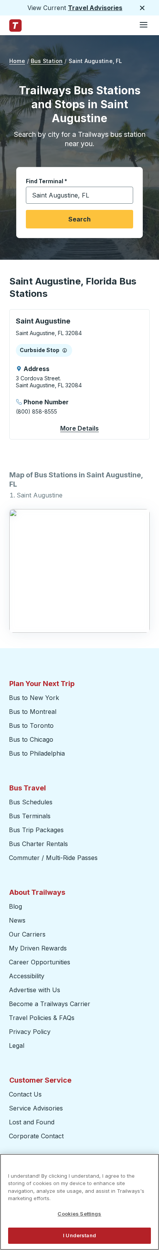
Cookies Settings (79, 1214)
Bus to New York (34, 698)
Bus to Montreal (32, 711)
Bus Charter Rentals (38, 844)
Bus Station (47, 61)
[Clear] (124, 195)
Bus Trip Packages (36, 830)
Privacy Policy (30, 1031)
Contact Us (25, 1094)
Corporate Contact (36, 1136)
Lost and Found (31, 1122)
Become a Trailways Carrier (51, 1004)
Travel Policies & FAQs (41, 1018)
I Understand (79, 1235)
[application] (79, 374)
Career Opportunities (39, 962)
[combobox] (79, 195)
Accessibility (26, 976)
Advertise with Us (34, 990)
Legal (16, 1045)
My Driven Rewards (38, 948)
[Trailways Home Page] (15, 25)
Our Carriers (27, 934)
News (17, 920)
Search (79, 219)
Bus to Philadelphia (37, 753)
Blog (15, 906)
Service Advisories (36, 1108)
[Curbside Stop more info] (64, 350)
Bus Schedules (30, 802)
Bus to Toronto (31, 725)
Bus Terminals (30, 816)
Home (17, 61)
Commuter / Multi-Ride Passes (53, 858)
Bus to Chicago (31, 739)
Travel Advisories (95, 8)
